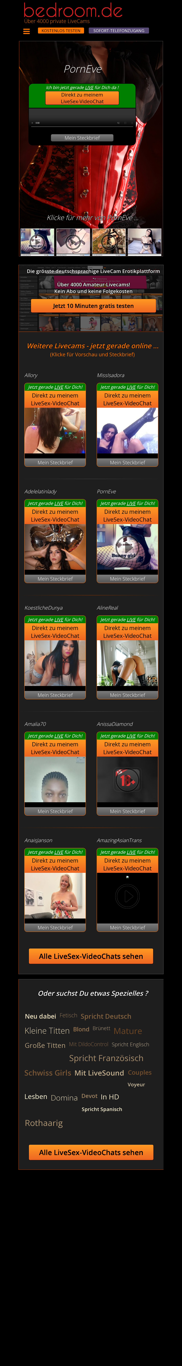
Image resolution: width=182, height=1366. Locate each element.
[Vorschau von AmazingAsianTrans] (127, 876)
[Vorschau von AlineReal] (127, 684)
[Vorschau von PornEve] (127, 567)
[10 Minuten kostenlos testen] (32, 29)
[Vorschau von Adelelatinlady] (55, 567)
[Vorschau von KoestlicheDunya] (55, 684)
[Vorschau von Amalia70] (55, 800)
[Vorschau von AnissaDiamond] (127, 800)
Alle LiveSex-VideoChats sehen (91, 956)
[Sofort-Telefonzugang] (35, 29)
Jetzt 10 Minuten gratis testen (93, 306)
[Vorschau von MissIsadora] (127, 451)
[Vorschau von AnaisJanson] (55, 916)
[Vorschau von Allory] (55, 451)
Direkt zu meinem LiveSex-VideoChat (82, 98)
